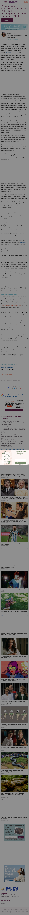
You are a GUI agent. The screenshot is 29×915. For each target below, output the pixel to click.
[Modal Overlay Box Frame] (14, 457)
